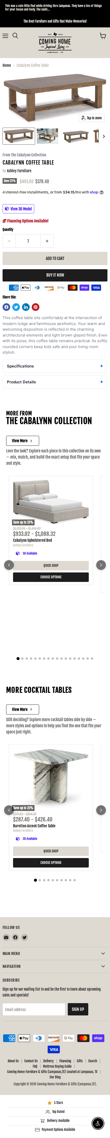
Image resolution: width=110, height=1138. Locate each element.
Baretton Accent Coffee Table (34, 825)
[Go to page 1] (18, 658)
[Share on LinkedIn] (26, 307)
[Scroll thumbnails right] (103, 136)
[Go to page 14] (74, 658)
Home (7, 65)
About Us (13, 1061)
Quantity (8, 230)
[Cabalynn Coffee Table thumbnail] (19, 136)
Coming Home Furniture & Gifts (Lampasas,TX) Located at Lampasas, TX (52, 1072)
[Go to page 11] (61, 658)
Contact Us (31, 1061)
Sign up (78, 1009)
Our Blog (55, 1077)
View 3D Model (21, 208)
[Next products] (101, 565)
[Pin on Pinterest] (35, 307)
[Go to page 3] (27, 658)
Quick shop (50, 565)
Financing (65, 1061)
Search (92, 1061)
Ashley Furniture (19, 170)
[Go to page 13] (70, 658)
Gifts (80, 1061)
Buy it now (55, 275)
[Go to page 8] (48, 658)
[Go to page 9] (53, 658)
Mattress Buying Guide (57, 1066)
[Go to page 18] (92, 658)
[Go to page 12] (66, 658)
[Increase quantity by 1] (47, 240)
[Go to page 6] (40, 658)
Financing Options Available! (27, 221)
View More (20, 440)
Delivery (48, 1061)
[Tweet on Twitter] (16, 307)
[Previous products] (9, 565)
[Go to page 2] (22, 658)
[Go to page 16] (83, 658)
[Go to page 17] (87, 658)
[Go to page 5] (35, 658)
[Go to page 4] (31, 658)
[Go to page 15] (79, 658)
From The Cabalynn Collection (24, 155)
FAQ (35, 1066)
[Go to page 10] (57, 658)
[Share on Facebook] (6, 307)
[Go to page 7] (44, 658)
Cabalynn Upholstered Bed (32, 540)
